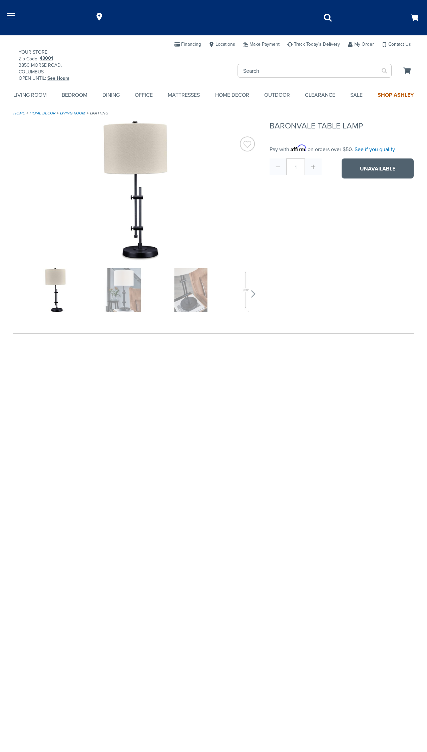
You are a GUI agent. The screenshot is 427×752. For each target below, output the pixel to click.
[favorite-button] (247, 144)
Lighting (99, 113)
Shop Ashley (396, 95)
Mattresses (184, 95)
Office (144, 95)
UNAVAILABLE (377, 168)
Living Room (30, 95)
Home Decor (232, 95)
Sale (356, 95)
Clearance (320, 95)
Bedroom (74, 95)
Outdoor (277, 95)
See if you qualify (375, 149)
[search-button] (384, 71)
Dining (111, 95)
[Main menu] (12, 17)
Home (19, 113)
